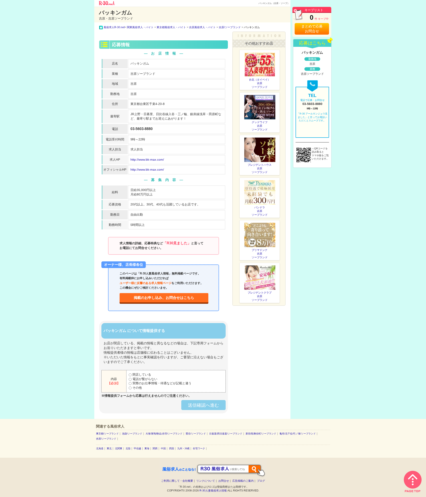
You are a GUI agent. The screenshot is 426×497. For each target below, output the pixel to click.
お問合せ (223, 480)
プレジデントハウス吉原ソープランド (260, 168)
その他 (137, 387)
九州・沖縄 (183, 448)
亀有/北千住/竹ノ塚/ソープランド (298, 433)
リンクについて (205, 480)
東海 (146, 448)
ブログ (261, 480)
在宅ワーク (199, 448)
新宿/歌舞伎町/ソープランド (261, 433)
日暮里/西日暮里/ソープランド (225, 433)
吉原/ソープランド (106, 438)
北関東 (118, 448)
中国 (163, 448)
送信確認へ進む (203, 405)
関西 (155, 448)
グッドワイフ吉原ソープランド (260, 126)
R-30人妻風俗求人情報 (213, 490)
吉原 (133, 83)
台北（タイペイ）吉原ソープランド (259, 83)
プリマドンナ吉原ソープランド (260, 253)
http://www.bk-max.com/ (147, 159)
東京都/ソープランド (107, 433)
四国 (171, 448)
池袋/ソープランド (132, 433)
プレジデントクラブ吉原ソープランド (260, 296)
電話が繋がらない (144, 379)
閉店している (141, 374)
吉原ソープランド (142, 73)
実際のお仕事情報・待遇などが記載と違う (161, 383)
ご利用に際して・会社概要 (177, 480)
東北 (109, 448)
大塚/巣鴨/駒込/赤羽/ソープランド (164, 433)
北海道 (99, 448)
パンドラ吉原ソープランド (260, 211)
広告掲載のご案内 (243, 480)
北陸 (128, 448)
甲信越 (137, 448)
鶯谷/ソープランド (196, 433)
